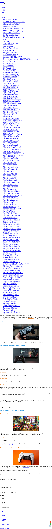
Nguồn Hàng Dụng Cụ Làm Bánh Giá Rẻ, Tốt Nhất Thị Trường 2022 (11, 154)
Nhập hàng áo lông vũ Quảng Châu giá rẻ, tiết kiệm (9, 278)
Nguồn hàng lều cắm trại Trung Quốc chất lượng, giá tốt (10, 168)
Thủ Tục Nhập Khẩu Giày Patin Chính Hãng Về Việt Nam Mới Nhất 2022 (12, 241)
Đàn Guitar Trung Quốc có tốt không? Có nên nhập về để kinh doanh (11, 255)
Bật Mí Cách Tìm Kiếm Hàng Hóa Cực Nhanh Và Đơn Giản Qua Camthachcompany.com (14, 23)
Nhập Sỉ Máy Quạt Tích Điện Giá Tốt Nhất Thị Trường (10, 70)
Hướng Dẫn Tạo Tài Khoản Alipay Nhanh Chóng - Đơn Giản (10, 20)
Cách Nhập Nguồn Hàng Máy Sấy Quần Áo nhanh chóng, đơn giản (11, 85)
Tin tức (4, 10)
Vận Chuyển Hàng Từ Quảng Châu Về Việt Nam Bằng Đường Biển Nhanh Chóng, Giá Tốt (14, 29)
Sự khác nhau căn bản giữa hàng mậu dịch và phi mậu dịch (10, 54)
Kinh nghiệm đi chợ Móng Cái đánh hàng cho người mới (10, 294)
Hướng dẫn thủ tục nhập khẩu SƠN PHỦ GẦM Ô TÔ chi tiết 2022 (11, 246)
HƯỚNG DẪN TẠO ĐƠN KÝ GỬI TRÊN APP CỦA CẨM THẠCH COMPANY (13, 21)
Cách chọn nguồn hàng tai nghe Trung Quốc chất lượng (10, 204)
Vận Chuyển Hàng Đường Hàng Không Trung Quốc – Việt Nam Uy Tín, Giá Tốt (13, 28)
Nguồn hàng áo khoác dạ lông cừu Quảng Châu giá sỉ (9, 170)
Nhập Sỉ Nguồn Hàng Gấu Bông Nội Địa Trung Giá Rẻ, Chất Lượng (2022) (12, 132)
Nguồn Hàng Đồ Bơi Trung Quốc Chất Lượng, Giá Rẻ (10, 122)
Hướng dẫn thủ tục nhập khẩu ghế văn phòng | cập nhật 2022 (10, 244)
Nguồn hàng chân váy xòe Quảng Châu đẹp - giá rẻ (9, 214)
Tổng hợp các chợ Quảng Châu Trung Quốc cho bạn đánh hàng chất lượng (12, 208)
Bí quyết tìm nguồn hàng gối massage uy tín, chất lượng (10, 77)
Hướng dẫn (3, 7)
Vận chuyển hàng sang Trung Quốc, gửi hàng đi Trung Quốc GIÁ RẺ (11, 34)
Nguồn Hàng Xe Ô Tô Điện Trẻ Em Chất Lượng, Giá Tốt (10, 92)
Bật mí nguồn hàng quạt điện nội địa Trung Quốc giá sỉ (10, 82)
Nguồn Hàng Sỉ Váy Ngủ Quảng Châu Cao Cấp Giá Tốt (10, 190)
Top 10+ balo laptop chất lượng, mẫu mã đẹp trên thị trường (10, 74)
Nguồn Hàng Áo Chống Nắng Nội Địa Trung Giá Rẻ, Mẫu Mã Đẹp (11, 89)
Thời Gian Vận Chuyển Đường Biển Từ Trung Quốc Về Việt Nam (11, 268)
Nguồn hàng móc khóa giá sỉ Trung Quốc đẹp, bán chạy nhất (10, 121)
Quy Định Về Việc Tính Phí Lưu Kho (8, 44)
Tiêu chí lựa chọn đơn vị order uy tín (7, 38)
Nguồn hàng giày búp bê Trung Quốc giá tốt (8, 62)
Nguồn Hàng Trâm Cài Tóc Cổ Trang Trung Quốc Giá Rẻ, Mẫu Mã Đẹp (12, 96)
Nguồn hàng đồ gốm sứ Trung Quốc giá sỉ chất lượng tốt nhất (10, 200)
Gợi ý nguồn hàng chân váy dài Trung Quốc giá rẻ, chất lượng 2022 (11, 148)
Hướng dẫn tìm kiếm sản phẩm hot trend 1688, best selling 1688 (11, 206)
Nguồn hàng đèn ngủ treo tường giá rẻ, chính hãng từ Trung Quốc (11, 113)
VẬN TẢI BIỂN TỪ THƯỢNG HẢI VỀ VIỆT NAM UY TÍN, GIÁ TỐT (12, 31)
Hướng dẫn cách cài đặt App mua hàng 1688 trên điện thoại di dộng (11, 219)
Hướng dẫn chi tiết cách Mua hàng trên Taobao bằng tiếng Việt (11, 52)
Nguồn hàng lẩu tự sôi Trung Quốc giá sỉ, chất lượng (9, 187)
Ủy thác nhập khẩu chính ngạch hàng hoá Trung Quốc (9, 36)
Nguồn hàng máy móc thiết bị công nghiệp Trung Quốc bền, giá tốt (11, 191)
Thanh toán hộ (3, 525)
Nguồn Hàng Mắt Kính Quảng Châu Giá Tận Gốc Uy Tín (10, 98)
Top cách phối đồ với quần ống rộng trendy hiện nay (9, 222)
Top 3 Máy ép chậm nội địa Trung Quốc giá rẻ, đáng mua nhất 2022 (11, 257)
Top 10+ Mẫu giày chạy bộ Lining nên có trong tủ (9, 65)
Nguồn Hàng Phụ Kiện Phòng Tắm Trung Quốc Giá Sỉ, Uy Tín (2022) (11, 131)
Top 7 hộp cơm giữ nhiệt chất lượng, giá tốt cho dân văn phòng (11, 72)
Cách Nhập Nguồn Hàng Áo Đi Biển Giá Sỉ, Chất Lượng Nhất (11, 226)
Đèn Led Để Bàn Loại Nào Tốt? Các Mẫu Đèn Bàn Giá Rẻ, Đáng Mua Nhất (12, 256)
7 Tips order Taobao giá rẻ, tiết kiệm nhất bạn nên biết (9, 254)
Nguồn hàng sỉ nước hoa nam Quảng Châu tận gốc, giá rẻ (10, 142)
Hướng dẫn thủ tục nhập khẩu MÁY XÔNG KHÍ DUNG (10, 236)
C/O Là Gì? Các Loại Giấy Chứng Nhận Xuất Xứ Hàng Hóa (10, 247)
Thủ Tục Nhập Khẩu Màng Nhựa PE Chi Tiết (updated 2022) (10, 265)
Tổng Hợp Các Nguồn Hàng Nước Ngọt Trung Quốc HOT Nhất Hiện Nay (12, 101)
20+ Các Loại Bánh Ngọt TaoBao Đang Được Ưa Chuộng (10, 218)
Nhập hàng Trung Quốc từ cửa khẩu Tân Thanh (9, 217)
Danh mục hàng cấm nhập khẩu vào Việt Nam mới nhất (10, 296)
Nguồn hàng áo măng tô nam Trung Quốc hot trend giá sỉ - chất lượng (11, 215)
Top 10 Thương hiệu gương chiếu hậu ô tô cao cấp (9, 67)
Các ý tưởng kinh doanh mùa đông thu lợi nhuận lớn (9, 285)
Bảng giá (3, 16)
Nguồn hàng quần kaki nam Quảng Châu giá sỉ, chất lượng (10, 186)
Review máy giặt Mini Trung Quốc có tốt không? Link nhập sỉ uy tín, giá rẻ (12, 120)
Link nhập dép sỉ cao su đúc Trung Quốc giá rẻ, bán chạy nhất (10, 124)
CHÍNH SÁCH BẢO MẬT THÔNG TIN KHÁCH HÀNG (10, 42)
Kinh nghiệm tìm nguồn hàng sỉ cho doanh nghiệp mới (9, 211)
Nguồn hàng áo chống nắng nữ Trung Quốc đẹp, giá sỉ (10, 157)
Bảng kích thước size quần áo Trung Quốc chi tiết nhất (9, 292)
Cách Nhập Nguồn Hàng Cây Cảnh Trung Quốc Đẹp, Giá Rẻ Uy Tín (11, 104)
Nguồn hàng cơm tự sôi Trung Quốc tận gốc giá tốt (9, 163)
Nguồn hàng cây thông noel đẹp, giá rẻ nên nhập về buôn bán (10, 169)
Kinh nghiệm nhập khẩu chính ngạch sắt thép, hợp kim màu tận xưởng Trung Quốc (13, 266)
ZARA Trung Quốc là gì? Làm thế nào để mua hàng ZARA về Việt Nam (12, 310)
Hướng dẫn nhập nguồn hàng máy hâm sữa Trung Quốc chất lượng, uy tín (12, 224)
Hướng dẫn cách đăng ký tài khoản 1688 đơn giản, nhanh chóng (11, 248)
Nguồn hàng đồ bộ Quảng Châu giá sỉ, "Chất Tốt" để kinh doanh (11, 140)
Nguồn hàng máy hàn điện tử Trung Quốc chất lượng (9, 197)
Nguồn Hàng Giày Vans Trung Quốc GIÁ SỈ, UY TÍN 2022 (10, 133)
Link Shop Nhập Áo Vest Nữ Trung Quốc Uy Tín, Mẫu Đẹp (10, 125)
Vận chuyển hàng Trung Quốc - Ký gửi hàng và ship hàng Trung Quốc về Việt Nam (13, 37)
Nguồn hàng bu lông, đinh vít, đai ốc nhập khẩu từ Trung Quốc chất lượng (12, 147)
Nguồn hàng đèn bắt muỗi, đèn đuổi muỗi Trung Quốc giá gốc (10, 162)
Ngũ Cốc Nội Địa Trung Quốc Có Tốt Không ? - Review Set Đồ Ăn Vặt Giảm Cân (13, 276)
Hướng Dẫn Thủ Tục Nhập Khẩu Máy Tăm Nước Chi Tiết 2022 (11, 245)
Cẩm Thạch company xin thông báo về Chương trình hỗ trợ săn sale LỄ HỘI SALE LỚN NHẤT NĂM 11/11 (16, 58)
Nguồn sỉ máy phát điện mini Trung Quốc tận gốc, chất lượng (10, 141)
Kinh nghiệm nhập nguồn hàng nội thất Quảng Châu (9, 209)
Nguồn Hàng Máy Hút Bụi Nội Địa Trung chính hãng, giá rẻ (10, 86)
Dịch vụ (4, 9)
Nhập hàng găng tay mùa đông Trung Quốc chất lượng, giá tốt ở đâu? (11, 281)
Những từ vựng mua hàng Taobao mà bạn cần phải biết (10, 232)
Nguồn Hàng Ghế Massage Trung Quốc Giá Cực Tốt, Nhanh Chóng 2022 (12, 152)
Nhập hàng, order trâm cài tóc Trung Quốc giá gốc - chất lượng (11, 309)
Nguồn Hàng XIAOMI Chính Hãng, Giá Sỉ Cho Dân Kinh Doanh (11, 136)
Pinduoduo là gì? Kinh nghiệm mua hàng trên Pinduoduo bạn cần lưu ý (12, 237)
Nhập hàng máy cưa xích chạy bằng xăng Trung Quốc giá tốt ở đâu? (11, 277)
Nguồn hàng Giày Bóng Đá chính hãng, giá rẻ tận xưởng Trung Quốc (11, 135)
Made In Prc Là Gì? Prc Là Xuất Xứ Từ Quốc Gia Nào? (10, 307)
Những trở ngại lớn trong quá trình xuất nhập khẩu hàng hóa (10, 53)
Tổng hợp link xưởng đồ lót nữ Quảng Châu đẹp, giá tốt (10, 179)
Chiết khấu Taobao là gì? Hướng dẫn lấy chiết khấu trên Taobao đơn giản (12, 251)
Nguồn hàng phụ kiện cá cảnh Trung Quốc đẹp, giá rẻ (9, 115)
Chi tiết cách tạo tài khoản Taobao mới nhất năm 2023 (9, 258)
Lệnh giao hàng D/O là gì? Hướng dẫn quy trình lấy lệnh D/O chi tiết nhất (12, 220)
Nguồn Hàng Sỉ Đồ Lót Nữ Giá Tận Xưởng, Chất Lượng (10, 88)
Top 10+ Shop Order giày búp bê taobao (8, 63)
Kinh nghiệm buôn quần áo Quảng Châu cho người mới (10, 308)
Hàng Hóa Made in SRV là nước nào (7, 51)
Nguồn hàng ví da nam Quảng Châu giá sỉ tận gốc (9, 201)
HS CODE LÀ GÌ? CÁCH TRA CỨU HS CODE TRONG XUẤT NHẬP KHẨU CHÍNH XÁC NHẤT (16, 263)
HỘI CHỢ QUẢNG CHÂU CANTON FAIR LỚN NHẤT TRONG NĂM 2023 (13, 56)
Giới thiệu (3, 6)
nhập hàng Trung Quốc (26, 467)
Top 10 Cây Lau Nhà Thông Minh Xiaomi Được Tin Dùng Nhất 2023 (11, 60)
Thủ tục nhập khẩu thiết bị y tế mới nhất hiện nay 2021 (10, 297)
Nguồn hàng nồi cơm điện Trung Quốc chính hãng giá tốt (10, 178)
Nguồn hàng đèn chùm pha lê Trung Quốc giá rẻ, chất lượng (10, 167)
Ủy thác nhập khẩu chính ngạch (5, 524)
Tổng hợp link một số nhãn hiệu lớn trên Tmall (9, 212)
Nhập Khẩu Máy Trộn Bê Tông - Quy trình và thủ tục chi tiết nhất (11, 259)
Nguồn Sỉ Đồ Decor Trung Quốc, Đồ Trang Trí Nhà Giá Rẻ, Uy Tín (11, 127)
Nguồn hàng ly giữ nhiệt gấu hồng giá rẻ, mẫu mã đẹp (9, 78)
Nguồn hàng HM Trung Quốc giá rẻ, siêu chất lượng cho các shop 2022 (12, 149)
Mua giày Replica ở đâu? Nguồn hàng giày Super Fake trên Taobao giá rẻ (12, 250)
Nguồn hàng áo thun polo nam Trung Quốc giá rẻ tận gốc (10, 177)
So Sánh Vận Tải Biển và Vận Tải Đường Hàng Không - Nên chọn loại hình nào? (13, 264)
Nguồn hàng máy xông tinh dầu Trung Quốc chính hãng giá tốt (11, 165)
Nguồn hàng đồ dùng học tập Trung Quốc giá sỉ (9, 202)
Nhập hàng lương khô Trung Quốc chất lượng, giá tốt (9, 287)
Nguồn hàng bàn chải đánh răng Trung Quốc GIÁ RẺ (9, 107)
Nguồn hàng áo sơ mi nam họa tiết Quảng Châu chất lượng (10, 180)
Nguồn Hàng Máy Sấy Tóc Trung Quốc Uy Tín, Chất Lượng (10, 97)
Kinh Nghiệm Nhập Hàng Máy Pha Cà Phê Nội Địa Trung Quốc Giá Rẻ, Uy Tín (13, 272)
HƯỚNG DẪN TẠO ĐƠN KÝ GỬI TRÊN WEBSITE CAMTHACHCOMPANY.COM (14, 22)
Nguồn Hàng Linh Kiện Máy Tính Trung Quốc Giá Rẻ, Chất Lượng (11, 102)
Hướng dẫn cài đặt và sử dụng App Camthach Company (10, 19)
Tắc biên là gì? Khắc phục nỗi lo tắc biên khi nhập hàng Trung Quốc (11, 288)
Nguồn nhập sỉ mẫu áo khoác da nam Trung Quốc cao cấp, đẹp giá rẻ (11, 123)
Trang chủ (3, 12)
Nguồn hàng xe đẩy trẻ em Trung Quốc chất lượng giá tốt (10, 175)
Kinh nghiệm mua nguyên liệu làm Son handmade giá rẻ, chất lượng (11, 312)
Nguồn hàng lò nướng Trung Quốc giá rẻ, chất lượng (9, 79)
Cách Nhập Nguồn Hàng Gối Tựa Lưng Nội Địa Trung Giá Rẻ (11, 225)
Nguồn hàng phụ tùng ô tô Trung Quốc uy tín (8, 203)
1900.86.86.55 (2, 2)
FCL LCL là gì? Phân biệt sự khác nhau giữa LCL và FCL (10, 298)
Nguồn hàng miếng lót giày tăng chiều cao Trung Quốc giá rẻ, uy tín (11, 182)
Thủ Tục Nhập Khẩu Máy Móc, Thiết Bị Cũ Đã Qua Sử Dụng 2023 (11, 262)
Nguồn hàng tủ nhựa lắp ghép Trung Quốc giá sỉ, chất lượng (10, 188)
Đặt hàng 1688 (3, 520)
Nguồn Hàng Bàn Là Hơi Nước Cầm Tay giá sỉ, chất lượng (10, 84)
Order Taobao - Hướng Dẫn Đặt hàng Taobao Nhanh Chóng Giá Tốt (11, 33)
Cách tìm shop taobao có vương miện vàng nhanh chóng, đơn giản (11, 290)
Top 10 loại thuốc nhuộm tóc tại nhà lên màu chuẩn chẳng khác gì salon (12, 73)
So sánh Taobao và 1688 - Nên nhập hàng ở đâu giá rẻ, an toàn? (11, 57)
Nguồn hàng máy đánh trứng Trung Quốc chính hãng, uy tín (10, 80)
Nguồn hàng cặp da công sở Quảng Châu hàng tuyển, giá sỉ (10, 158)
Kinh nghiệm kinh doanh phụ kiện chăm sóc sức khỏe (9, 283)
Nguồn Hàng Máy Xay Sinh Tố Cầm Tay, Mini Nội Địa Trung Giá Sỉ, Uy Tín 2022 (13, 153)
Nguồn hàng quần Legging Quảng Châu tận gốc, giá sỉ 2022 (10, 145)
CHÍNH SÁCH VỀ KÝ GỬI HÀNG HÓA (8, 41)
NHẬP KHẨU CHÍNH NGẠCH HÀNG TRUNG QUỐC (10, 32)
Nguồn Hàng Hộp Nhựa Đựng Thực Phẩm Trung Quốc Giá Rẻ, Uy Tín (12, 151)
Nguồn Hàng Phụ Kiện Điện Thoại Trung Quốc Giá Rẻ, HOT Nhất (11, 109)
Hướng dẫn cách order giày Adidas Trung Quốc (9, 47)
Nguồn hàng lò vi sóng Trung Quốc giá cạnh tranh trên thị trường (11, 111)
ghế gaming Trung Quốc (3, 444)
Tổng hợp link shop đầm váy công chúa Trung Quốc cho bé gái (11, 279)
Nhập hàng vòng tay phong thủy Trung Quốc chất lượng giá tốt (11, 291)
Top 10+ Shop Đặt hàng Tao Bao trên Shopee (8, 68)
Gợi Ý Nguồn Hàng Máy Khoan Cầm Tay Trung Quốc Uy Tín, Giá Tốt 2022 (12, 146)
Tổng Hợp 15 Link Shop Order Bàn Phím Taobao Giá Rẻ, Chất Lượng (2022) (12, 134)
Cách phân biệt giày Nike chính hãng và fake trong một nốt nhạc (11, 75)
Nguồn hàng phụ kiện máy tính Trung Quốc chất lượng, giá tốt (10, 184)
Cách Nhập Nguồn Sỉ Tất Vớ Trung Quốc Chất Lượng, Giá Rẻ (11, 129)
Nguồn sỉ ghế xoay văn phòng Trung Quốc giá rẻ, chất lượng (10, 130)
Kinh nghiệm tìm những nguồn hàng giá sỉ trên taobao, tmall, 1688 (11, 198)
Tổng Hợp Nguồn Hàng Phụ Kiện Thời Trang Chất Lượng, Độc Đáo (11, 94)
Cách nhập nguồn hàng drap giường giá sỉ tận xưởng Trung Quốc (11, 286)
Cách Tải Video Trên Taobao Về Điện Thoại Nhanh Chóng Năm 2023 (11, 230)
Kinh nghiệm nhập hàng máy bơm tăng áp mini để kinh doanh (10, 280)
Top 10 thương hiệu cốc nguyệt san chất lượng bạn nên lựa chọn (11, 76)
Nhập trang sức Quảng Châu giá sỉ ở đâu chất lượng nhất (10, 305)
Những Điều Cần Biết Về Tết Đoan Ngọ (8, 46)
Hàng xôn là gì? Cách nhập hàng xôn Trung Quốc (9, 289)
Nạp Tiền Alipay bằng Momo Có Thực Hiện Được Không (10, 49)
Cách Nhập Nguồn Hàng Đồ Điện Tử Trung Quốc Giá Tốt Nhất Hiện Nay (12, 228)
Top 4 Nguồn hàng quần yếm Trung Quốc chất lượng (9, 116)
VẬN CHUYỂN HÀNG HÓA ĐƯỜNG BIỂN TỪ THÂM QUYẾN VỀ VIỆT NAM (13, 30)
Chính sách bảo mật (5, 40)
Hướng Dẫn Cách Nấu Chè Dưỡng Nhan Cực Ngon (9, 55)
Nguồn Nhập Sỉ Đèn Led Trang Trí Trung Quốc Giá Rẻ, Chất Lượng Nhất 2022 (13, 273)
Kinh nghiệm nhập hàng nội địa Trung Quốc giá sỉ (9, 210)
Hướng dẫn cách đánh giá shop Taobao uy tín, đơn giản (10, 231)
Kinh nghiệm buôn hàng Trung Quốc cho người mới (9, 303)
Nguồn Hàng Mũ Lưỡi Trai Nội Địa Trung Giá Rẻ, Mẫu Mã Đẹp (11, 91)
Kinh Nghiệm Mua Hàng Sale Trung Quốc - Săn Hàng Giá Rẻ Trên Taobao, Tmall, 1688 (14, 269)
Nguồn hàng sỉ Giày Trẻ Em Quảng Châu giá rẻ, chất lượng (10, 137)
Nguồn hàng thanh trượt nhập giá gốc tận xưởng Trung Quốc (10, 192)
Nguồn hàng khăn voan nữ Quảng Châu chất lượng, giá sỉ (10, 166)
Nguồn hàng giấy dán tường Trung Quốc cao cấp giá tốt (10, 164)
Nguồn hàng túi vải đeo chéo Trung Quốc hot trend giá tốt (10, 176)
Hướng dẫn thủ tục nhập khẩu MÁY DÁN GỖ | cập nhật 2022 (11, 239)
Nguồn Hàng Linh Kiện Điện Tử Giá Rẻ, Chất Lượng (9, 93)
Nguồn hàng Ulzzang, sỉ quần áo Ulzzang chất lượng (9, 207)
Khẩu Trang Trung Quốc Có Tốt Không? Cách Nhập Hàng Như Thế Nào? (12, 103)
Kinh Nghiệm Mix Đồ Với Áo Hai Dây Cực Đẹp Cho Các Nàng (11, 274)
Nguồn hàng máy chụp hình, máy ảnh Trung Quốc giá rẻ (10, 83)
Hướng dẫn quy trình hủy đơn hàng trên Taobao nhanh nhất (10, 252)
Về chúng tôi (4, 39)
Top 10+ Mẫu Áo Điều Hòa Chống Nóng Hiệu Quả (9, 64)
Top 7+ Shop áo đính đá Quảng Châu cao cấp (8, 66)
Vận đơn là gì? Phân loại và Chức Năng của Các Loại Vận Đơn (11, 240)
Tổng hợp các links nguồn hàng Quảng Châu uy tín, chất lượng (11, 199)
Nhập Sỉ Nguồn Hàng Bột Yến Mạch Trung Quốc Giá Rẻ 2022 (11, 144)
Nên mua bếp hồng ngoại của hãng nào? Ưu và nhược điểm (10, 71)
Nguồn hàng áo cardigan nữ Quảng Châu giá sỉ (9, 156)
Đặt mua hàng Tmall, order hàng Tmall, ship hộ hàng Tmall (10, 35)
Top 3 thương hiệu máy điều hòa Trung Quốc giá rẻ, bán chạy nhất (11, 119)
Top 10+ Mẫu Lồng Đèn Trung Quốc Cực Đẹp (9, 61)
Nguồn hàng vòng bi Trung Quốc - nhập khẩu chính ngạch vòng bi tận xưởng (12, 195)
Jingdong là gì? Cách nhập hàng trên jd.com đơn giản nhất (10, 284)
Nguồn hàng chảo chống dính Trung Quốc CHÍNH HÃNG (10, 108)
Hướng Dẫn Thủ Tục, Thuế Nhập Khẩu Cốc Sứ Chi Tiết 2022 (10, 242)
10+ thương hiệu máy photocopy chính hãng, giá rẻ (9, 221)
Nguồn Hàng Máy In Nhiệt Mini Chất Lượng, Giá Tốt (9, 90)
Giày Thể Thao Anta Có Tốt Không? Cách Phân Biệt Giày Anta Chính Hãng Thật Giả (13, 270)
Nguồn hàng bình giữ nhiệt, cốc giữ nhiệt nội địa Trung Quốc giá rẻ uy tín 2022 (13, 155)
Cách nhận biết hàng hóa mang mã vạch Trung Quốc (9, 301)
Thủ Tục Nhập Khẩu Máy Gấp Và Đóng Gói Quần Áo (10, 235)
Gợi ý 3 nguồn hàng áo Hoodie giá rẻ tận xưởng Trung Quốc (10, 138)
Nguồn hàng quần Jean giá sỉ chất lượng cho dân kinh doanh (10, 196)
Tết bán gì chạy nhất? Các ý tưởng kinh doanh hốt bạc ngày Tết (11, 160)
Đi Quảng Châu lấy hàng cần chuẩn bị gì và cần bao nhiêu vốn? (11, 311)
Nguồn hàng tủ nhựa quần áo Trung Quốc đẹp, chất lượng (10, 112)
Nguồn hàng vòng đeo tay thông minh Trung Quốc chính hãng (10, 181)
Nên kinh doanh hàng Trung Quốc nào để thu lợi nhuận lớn (10, 299)
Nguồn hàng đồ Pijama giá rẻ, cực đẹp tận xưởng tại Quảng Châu (11, 143)
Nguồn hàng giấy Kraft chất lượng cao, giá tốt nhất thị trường (10, 189)
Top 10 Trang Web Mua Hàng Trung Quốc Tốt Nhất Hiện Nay (11, 302)
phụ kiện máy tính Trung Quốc (12, 444)
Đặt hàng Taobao (4, 519)
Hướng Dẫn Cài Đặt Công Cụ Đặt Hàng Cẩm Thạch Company (11, 24)
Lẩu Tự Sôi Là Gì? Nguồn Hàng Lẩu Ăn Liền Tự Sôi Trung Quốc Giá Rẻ (12, 99)
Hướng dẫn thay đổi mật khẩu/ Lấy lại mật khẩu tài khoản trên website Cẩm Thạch (13, 18)
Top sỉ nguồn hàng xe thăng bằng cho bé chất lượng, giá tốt (10, 81)
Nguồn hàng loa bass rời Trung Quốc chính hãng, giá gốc (10, 173)
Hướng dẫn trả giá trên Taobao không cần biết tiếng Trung (10, 243)
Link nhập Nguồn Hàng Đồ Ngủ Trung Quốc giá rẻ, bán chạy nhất (11, 118)
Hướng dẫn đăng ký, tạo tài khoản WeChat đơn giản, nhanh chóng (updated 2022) (13, 275)
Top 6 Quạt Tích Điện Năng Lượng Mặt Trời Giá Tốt (9, 69)
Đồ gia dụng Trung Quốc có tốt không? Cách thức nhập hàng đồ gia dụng (12, 306)
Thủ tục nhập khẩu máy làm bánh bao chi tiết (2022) (9, 253)
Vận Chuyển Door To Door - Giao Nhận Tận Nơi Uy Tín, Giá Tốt (11, 27)
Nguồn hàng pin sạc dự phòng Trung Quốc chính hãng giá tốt (10, 185)
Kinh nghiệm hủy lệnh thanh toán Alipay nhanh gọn (9, 234)
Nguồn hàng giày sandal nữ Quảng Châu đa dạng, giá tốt (10, 174)
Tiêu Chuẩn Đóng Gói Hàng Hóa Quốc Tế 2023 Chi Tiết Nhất (11, 50)
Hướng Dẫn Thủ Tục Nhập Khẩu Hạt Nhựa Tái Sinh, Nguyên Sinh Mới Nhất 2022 (13, 267)
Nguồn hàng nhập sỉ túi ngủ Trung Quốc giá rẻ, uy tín (9, 114)
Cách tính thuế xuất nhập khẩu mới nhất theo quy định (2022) (10, 261)
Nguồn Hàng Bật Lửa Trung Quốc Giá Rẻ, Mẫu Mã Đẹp (10, 105)
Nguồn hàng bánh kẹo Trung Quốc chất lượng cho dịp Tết (10, 110)
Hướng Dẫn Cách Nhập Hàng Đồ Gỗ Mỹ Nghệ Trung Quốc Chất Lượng (12, 229)
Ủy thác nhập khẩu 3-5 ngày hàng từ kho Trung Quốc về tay (10, 26)
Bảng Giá (3, 8)
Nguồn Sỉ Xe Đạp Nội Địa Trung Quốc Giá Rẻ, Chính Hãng (10, 126)
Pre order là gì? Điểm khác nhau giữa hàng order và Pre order (10, 48)
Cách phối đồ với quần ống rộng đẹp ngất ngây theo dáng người (11, 295)
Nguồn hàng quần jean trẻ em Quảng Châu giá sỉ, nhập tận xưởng (11, 159)
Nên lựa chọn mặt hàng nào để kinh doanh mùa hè (9, 300)
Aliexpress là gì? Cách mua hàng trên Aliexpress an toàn (10, 213)
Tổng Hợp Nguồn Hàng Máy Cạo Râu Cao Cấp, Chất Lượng (10, 87)
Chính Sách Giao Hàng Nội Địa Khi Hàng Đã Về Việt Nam (10, 43)
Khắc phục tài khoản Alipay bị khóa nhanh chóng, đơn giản (10, 233)
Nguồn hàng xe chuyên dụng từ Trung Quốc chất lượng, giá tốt (11, 193)
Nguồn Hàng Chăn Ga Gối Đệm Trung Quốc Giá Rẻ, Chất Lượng (11, 100)
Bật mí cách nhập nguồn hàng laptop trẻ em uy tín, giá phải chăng (11, 223)
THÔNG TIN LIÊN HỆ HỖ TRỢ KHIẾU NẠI (9, 313)
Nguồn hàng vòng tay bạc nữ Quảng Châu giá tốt (9, 171)
